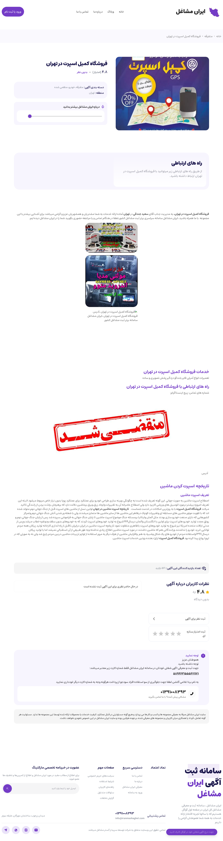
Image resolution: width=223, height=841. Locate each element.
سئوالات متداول (106, 792)
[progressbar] (66, 116)
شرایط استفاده (106, 781)
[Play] (23, 116)
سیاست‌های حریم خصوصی (101, 776)
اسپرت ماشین (191, 500)
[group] (61, 116)
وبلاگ (110, 11)
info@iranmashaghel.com (129, 818)
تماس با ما (82, 11)
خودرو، (71, 87)
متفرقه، (79, 87)
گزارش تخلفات (107, 798)
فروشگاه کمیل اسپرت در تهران (184, 36)
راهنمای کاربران (106, 787)
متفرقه (208, 36)
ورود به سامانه (135, 792)
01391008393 (173, 692)
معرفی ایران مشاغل (132, 787)
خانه (121, 11)
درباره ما (98, 11)
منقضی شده (60, 87)
